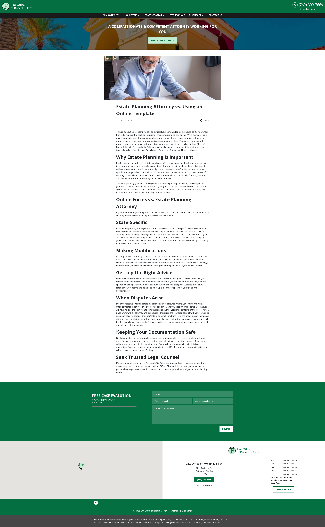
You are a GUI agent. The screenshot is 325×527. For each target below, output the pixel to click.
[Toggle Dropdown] (121, 15)
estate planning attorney (140, 144)
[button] (81, 466)
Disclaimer (187, 510)
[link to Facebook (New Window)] (96, 503)
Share (206, 120)
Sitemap (174, 510)
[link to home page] (18, 6)
